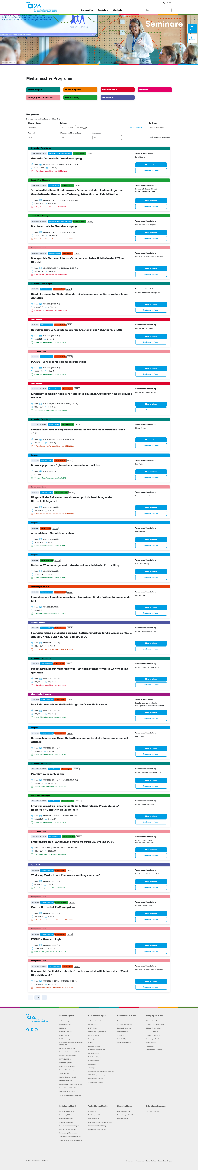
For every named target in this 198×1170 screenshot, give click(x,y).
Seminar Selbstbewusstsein (68, 1077)
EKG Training (92, 1028)
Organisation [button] (88, 10)
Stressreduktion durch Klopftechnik (70, 1084)
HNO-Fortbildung (93, 1035)
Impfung (91, 1039)
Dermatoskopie (93, 1024)
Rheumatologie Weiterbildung (126, 1115)
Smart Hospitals (64, 1073)
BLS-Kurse (62, 1028)
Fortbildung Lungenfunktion (97, 1031)
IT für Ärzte (91, 1042)
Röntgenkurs (92, 1064)
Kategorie (31, 133)
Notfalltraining (121, 1039)
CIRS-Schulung (64, 1035)
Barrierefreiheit (151, 1161)
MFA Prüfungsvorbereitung (67, 1055)
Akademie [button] (118, 10)
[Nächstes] (44, 997)
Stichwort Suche (34, 123)
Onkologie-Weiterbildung (67, 1066)
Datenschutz (140, 1161)
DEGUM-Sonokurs (152, 1031)
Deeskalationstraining (124, 1028)
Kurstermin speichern (151, 171)
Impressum (129, 1161)
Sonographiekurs (122, 1118)
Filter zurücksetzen (135, 128)
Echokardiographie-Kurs (153, 1035)
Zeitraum (63, 123)
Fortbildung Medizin (68, 1106)
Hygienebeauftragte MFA (67, 1048)
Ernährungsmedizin (94, 1115)
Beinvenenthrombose (152, 1021)
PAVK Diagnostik (151, 1042)
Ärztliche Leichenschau (95, 1021)
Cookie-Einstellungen (165, 1161)
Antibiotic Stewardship (66, 1111)
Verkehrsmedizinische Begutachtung (70, 1140)
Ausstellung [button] (104, 10)
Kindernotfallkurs (122, 1031)
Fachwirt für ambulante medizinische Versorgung (71, 1043)
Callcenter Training (65, 1031)
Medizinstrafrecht (93, 1053)
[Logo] (41, 7)
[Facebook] (27, 1029)
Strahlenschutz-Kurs (65, 1080)
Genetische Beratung (66, 1118)
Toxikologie (91, 1068)
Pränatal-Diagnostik (123, 1111)
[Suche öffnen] (169, 10)
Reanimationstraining (124, 1042)
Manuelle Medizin (93, 1118)
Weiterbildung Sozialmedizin (97, 1129)
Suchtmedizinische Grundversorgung (100, 1122)
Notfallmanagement (65, 1062)
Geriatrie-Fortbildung (66, 1122)
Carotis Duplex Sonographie (155, 1024)
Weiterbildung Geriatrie (95, 1082)
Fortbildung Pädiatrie (66, 1115)
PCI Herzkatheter (93, 1060)
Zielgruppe (97, 133)
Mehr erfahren (151, 165)
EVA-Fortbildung (64, 1039)
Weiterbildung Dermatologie (97, 1075)
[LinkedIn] (32, 1029)
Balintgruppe (92, 1111)
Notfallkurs (120, 1035)
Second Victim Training (66, 1070)
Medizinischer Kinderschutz (96, 1049)
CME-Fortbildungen (97, 1016)
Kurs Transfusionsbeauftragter (69, 1126)
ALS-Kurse (120, 1021)
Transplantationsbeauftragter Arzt (70, 1136)
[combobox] (159, 127)
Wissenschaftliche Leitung (70, 133)
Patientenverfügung (94, 1057)
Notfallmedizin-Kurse (126, 1016)
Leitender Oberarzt (94, 1046)
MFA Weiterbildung (65, 1059)
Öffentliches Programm (160, 137)
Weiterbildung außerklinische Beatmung (101, 1071)
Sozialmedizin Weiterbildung (97, 1126)
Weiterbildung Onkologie (67, 1091)
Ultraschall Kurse (124, 1106)
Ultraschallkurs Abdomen (154, 1049)
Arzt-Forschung (64, 1021)
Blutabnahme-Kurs (65, 1024)
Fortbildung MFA (66, 1016)
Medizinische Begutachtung (68, 1129)
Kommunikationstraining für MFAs (70, 1052)
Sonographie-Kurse (154, 1016)
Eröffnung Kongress (152, 1111)
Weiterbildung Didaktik (95, 1078)
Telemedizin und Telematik (67, 1088)
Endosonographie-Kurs (153, 1039)
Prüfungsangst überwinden (68, 1133)
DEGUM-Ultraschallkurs (153, 1028)
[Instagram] (36, 1029)
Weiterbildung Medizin (98, 1106)
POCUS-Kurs (150, 1046)
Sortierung (153, 123)
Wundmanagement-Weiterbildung (70, 1095)
